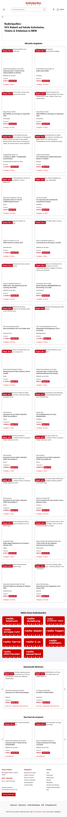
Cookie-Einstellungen (33, 805)
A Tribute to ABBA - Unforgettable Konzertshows (14, 158)
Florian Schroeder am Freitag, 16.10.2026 (46, 744)
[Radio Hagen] (55, 631)
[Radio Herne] (12, 642)
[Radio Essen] (33, 631)
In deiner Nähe (28, 785)
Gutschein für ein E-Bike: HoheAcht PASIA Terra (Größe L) (15, 415)
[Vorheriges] (2, 689)
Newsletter (49, 782)
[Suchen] (44, 9)
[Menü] (4, 9)
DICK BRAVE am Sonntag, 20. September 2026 (16, 115)
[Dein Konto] (54, 9)
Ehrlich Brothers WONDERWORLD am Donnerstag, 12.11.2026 (48, 286)
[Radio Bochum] (12, 620)
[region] (33, 689)
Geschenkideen (28, 782)
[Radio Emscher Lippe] (55, 620)
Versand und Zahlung (52, 785)
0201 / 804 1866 (7, 778)
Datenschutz (50, 777)
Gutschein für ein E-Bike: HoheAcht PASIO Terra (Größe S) (15, 458)
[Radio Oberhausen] (12, 653)
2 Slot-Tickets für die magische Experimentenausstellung (46, 544)
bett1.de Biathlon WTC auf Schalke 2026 (16, 328)
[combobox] (26, 9)
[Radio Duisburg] (33, 620)
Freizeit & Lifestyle (29, 780)
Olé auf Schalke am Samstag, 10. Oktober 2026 (16, 587)
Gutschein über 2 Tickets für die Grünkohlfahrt (16, 744)
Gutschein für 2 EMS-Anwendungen (17, 692)
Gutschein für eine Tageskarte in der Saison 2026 (48, 587)
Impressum (49, 775)
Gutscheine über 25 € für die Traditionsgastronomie (12, 201)
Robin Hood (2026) (42, 71)
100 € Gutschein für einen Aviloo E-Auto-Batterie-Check (50, 501)
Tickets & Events (29, 775)
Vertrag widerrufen (8, 794)
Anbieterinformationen (53, 787)
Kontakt (48, 780)
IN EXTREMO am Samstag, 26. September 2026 (50, 115)
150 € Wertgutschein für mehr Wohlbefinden (46, 415)
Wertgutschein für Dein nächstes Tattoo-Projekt (16, 372)
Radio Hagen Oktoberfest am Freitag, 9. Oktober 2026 (16, 544)
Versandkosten (37, 812)
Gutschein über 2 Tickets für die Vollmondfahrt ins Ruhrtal (13, 72)
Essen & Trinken (29, 777)
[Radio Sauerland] (33, 653)
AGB (47, 773)
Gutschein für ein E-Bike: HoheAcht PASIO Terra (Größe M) (48, 458)
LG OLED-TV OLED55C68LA (44, 692)
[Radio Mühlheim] (55, 642)
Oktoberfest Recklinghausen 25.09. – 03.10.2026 (48, 329)
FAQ (47, 790)
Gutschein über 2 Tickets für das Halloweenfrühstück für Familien (47, 372)
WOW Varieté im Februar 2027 (13, 243)
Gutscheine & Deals (30, 773)
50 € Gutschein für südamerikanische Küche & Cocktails (48, 158)
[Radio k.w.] (33, 642)
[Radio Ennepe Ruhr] (12, 631)
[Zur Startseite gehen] (33, 4)
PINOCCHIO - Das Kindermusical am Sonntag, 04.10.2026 (15, 286)
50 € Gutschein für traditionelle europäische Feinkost (47, 201)
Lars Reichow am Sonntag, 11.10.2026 (48, 243)
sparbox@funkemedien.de (9, 789)
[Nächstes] (65, 689)
